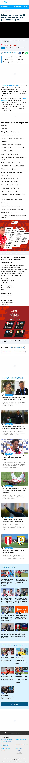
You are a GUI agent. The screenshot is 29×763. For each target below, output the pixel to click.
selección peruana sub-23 (17, 347)
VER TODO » (14, 704)
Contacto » (3, 751)
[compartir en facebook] (19, 53)
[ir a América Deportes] (5, 2)
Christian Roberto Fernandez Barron (8, 53)
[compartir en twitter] (23, 53)
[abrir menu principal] (2, 2)
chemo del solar (7, 352)
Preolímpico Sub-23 (19, 352)
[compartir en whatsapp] (26, 53)
